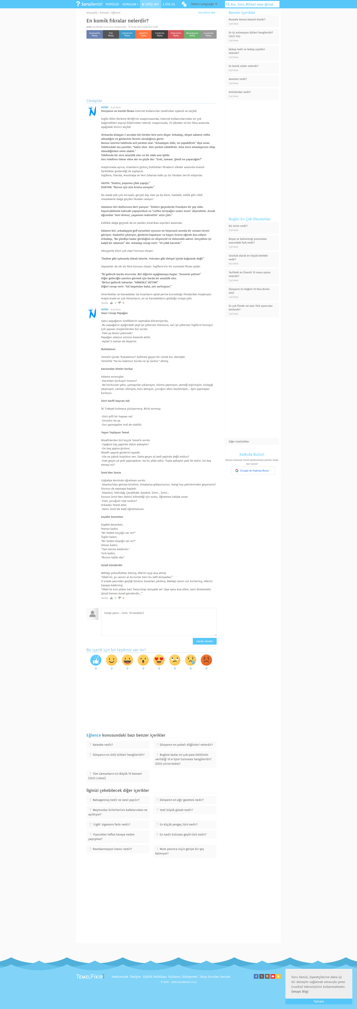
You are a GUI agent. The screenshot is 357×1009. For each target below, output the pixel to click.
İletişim (135, 977)
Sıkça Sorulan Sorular (215, 977)
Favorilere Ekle (206, 12)
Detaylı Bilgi (299, 992)
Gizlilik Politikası (155, 977)
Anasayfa (91, 12)
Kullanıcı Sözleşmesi (183, 977)
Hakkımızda (120, 977)
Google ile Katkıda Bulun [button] (254, 470)
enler (89, 27)
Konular (104, 12)
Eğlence (115, 12)
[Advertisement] (151, 67)
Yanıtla (104, 303)
